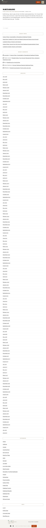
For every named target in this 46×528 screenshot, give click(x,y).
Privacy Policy (23, 526)
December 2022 (6, 189)
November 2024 (6, 126)
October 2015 (6, 422)
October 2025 (6, 98)
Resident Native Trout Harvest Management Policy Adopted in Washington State (21, 58)
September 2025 (6, 101)
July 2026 (5, 76)
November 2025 (6, 95)
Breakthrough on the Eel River (13, 62)
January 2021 (6, 252)
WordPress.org (6, 516)
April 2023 (5, 178)
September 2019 (6, 293)
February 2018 (6, 345)
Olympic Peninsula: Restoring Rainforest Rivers (23, 65)
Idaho (10, 11)
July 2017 (5, 364)
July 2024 (5, 137)
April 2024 (5, 145)
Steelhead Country (7, 488)
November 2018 (6, 320)
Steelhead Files (6, 493)
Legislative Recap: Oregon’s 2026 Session (12, 41)
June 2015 (5, 433)
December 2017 (6, 350)
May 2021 (5, 241)
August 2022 (5, 200)
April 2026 (5, 82)
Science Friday (6, 482)
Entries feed (5, 510)
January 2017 (6, 380)
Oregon (13, 11)
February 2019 (6, 312)
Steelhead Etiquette (7, 490)
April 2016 (5, 405)
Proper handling (6, 480)
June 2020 (5, 271)
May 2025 (5, 109)
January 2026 (6, 90)
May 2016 (5, 402)
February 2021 (6, 249)
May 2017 (5, 369)
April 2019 (5, 306)
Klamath (5, 460)
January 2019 (6, 315)
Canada (4, 447)
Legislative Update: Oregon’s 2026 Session (12, 46)
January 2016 (6, 413)
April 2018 (5, 339)
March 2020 (5, 279)
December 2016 (6, 383)
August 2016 (5, 394)
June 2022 (5, 205)
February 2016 (6, 411)
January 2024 (6, 153)
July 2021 (5, 235)
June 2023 (5, 172)
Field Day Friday (6, 455)
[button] (42, 2)
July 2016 (5, 397)
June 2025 (5, 106)
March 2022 (5, 213)
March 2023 (5, 180)
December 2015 (6, 416)
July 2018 (5, 331)
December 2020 (6, 254)
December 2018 (6, 317)
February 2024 (6, 150)
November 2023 (6, 158)
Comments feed (6, 513)
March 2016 (5, 408)
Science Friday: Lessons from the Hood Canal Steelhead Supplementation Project (21, 44)
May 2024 (5, 142)
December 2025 (6, 93)
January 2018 (6, 348)
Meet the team (6, 469)
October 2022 (6, 194)
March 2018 (5, 342)
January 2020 (6, 285)
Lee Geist (5, 463)
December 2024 (6, 123)
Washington (16, 11)
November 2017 (6, 353)
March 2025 (5, 115)
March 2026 (5, 84)
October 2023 (6, 161)
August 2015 (5, 427)
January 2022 (6, 219)
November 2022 (6, 191)
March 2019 (5, 309)
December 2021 (6, 221)
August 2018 (5, 328)
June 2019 (5, 301)
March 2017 (5, 375)
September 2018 (6, 326)
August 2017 (5, 361)
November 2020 (6, 257)
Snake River (5, 485)
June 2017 (5, 367)
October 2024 (6, 128)
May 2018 (5, 337)
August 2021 (5, 232)
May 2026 (5, 79)
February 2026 (6, 87)
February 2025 (6, 117)
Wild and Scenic (6, 499)
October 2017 (6, 356)
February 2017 (6, 378)
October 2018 (6, 323)
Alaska (5, 11)
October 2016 (6, 389)
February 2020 (6, 282)
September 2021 (6, 230)
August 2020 (5, 265)
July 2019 (5, 298)
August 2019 (5, 295)
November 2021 (6, 224)
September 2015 (6, 424)
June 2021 (5, 238)
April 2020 (5, 276)
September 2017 (6, 358)
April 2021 (5, 243)
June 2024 (5, 139)
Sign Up (29, 526)
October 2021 (6, 227)
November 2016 (6, 386)
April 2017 (5, 372)
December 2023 (6, 156)
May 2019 (5, 304)
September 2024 (6, 131)
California (7, 11)
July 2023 (5, 169)
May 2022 (5, 208)
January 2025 (6, 120)
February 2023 (6, 183)
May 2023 (5, 175)
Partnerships (5, 477)
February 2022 (6, 216)
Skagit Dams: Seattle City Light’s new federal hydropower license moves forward (20, 39)
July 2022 (5, 202)
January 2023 (6, 186)
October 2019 (6, 290)
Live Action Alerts (7, 466)
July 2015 (5, 430)
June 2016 (5, 400)
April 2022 (5, 211)
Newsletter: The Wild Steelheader (10, 471)
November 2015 (6, 419)
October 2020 (6, 260)
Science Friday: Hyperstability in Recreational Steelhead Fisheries (17, 37)
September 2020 (6, 263)
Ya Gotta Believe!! (9, 9)
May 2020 (5, 274)
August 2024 (5, 134)
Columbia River (6, 449)
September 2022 (6, 197)
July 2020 (5, 268)
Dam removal (6, 452)
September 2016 (6, 391)
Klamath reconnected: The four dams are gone (20, 68)
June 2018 (5, 334)
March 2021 (5, 246)
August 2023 (5, 167)
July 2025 (5, 104)
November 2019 (6, 287)
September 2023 (6, 164)
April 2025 (5, 112)
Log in (4, 507)
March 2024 (5, 148)
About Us (17, 526)
